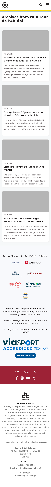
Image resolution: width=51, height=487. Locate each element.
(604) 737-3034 (27, 465)
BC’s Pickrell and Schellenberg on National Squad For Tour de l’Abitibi (23, 220)
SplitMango (31, 475)
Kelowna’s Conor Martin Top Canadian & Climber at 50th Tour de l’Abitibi (25, 59)
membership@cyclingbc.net (28, 468)
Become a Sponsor (25, 355)
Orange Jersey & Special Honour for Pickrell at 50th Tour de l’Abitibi (24, 114)
